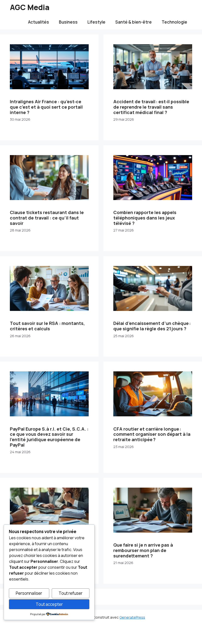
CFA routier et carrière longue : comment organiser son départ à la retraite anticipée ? (151, 434)
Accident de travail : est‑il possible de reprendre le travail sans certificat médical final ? (151, 107)
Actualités (38, 22)
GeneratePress (132, 617)
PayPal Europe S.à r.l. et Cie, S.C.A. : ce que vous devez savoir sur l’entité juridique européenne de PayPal (49, 437)
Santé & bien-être (133, 22)
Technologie (174, 22)
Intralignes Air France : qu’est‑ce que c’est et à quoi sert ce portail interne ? (46, 107)
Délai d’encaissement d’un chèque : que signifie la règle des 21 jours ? (152, 326)
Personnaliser (29, 593)
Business (68, 22)
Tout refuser (71, 593)
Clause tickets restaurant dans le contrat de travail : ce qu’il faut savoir (47, 217)
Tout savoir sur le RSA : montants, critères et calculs (47, 326)
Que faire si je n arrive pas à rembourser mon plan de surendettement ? (143, 550)
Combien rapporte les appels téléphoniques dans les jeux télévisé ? (144, 217)
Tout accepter (49, 604)
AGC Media (30, 7)
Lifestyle (96, 22)
